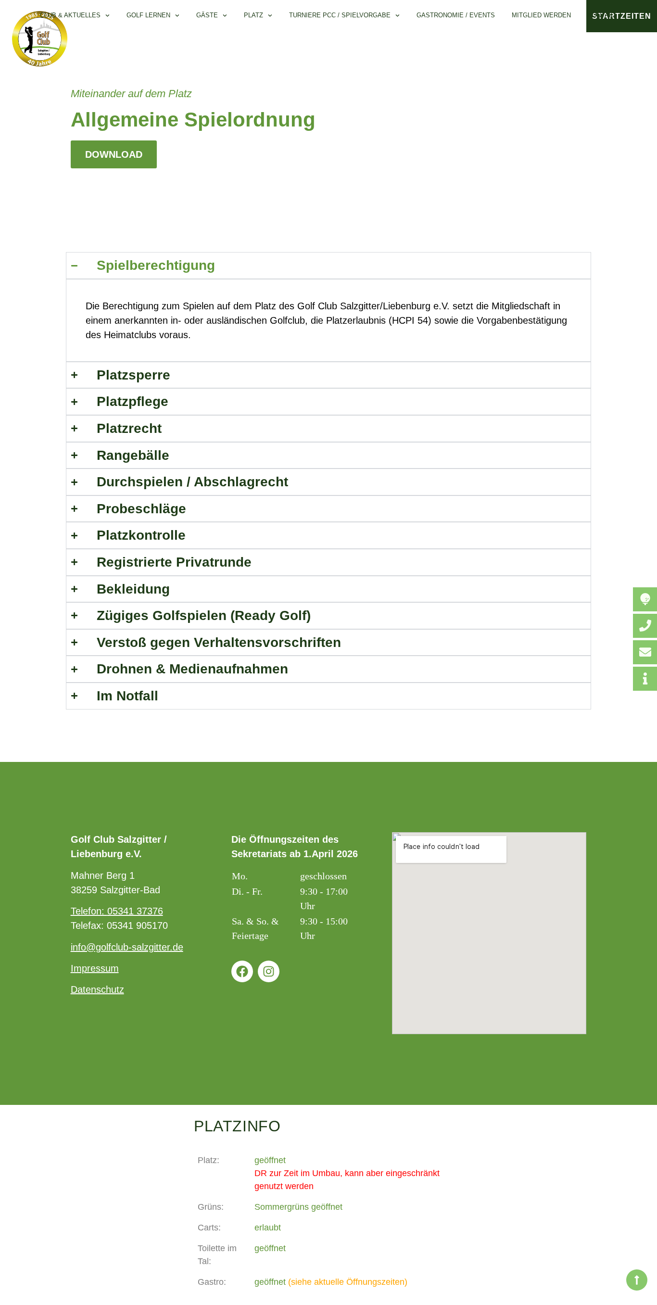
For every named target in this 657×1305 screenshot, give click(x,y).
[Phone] (645, 626)
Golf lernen (148, 15)
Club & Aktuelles (70, 15)
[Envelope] (645, 652)
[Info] (645, 679)
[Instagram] (268, 971)
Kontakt (602, 15)
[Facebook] (242, 971)
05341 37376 (135, 911)
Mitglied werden (541, 15)
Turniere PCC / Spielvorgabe (340, 15)
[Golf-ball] (645, 599)
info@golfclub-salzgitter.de (127, 947)
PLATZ (253, 15)
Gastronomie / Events (456, 15)
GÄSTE (207, 15)
